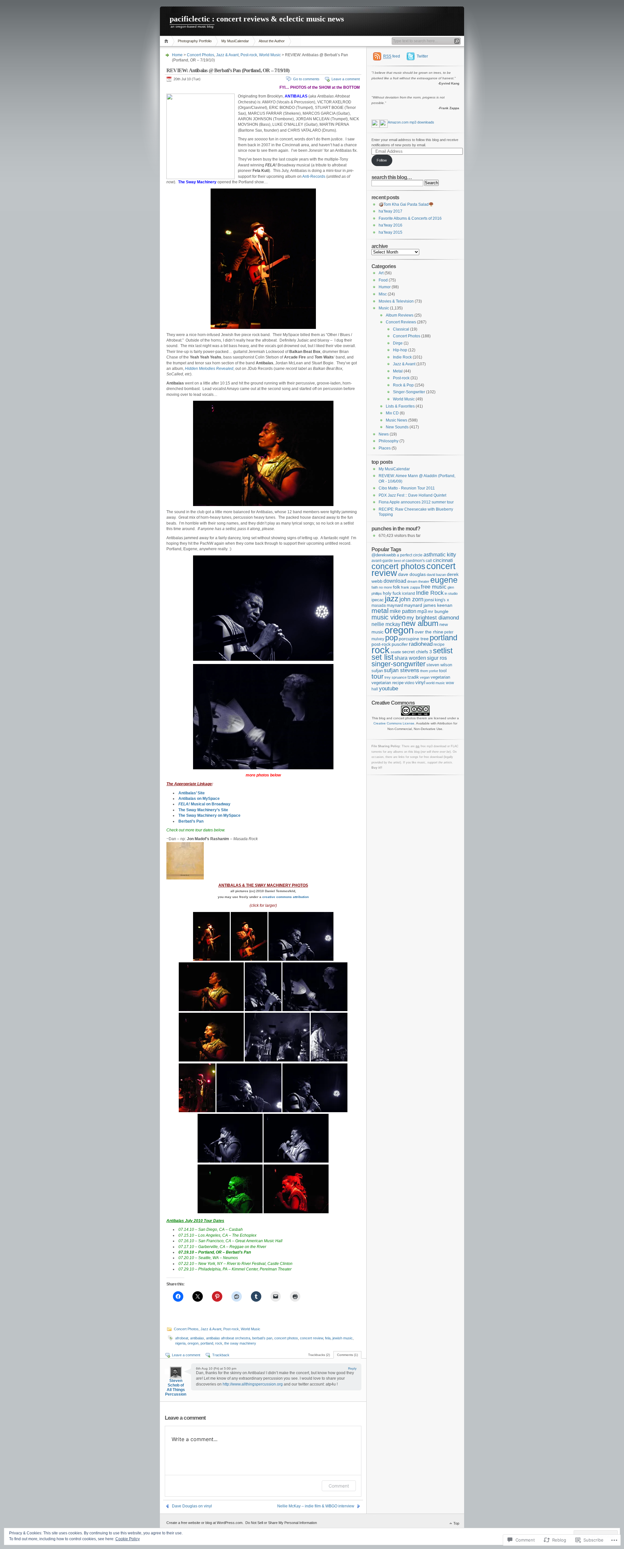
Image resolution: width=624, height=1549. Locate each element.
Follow (382, 160)
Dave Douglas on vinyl (192, 1506)
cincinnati (443, 560)
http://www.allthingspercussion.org (253, 1384)
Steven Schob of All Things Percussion (175, 1387)
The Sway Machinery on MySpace (209, 815)
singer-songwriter (398, 664)
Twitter (422, 56)
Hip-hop (400, 350)
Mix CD (392, 413)
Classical (401, 329)
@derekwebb (383, 555)
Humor (385, 287)
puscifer (400, 644)
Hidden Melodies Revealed (209, 368)
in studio (451, 593)
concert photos (286, 1338)
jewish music (342, 1338)
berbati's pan (262, 1338)
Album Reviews (399, 315)
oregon (193, 1343)
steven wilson (439, 665)
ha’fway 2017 (390, 211)
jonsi (429, 599)
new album (419, 623)
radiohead (421, 644)
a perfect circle (409, 555)
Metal (398, 371)
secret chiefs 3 (417, 651)
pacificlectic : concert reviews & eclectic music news (257, 19)
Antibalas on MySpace (199, 798)
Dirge (398, 343)
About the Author (272, 41)
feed (391, 56)
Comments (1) (347, 1355)
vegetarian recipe (387, 682)
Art (381, 273)
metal (380, 610)
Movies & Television (396, 301)
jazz (391, 598)
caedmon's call (419, 560)
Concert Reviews (401, 322)
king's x (442, 599)
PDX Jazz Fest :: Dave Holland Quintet (412, 495)
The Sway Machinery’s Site (203, 810)
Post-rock (248, 55)
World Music (270, 55)
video (409, 683)
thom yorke (429, 671)
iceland (408, 593)
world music (435, 683)
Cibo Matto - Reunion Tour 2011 (407, 488)
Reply (352, 1368)
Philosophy (388, 441)
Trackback (220, 1355)
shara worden (410, 658)
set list (382, 657)
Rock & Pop (403, 385)
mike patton (403, 611)
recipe (439, 644)
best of (399, 561)
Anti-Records (313, 176)
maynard (395, 605)
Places (385, 448)
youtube (388, 688)
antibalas (197, 1338)
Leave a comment (346, 79)
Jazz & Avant (227, 55)
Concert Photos (200, 55)
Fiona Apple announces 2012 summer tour (416, 502)
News (384, 434)
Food (383, 280)
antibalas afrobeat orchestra (228, 1338)
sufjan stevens (401, 670)
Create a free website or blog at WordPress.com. (204, 1523)
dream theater (418, 581)
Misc (383, 294)
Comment (339, 1486)
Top (456, 1523)
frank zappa (410, 587)
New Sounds (397, 427)
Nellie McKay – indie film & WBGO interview (315, 1506)
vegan (425, 677)
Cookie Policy (127, 1539)
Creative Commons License (393, 723)
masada (378, 605)
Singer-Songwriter (409, 392)
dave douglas (412, 574)
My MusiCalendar (235, 41)
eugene (444, 580)
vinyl (420, 682)
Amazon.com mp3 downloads (411, 122)
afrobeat (181, 1338)
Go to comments (306, 79)
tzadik (413, 677)
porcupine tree (414, 638)
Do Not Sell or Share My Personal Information (281, 1523)
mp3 (422, 611)
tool (443, 670)
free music (434, 586)
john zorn (411, 599)
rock (218, 1343)
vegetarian (440, 677)
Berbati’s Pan (190, 821)
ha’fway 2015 (390, 232)
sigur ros (437, 658)
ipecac (377, 599)
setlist (443, 650)
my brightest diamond (433, 618)
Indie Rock (402, 357)
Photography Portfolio (195, 41)
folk (396, 587)
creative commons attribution (285, 897)
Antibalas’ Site (191, 793)
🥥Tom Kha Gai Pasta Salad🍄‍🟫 (406, 204)
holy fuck (392, 593)
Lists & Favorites (400, 406)
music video (388, 617)
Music (384, 308)
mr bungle (438, 611)
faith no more (381, 587)
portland (207, 1343)
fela (328, 1338)
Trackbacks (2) (319, 1355)
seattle (396, 652)
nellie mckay (385, 624)
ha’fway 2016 (390, 225)
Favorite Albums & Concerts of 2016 (410, 218)
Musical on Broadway (204, 804)
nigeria (180, 1343)
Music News (396, 420)
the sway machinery (240, 1343)
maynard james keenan (428, 605)
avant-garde (382, 560)
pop (391, 637)
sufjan (377, 670)
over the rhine (429, 632)
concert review (311, 1338)
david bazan (436, 575)
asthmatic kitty (439, 554)
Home (167, 41)
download (395, 581)
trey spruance (395, 677)
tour (377, 676)
